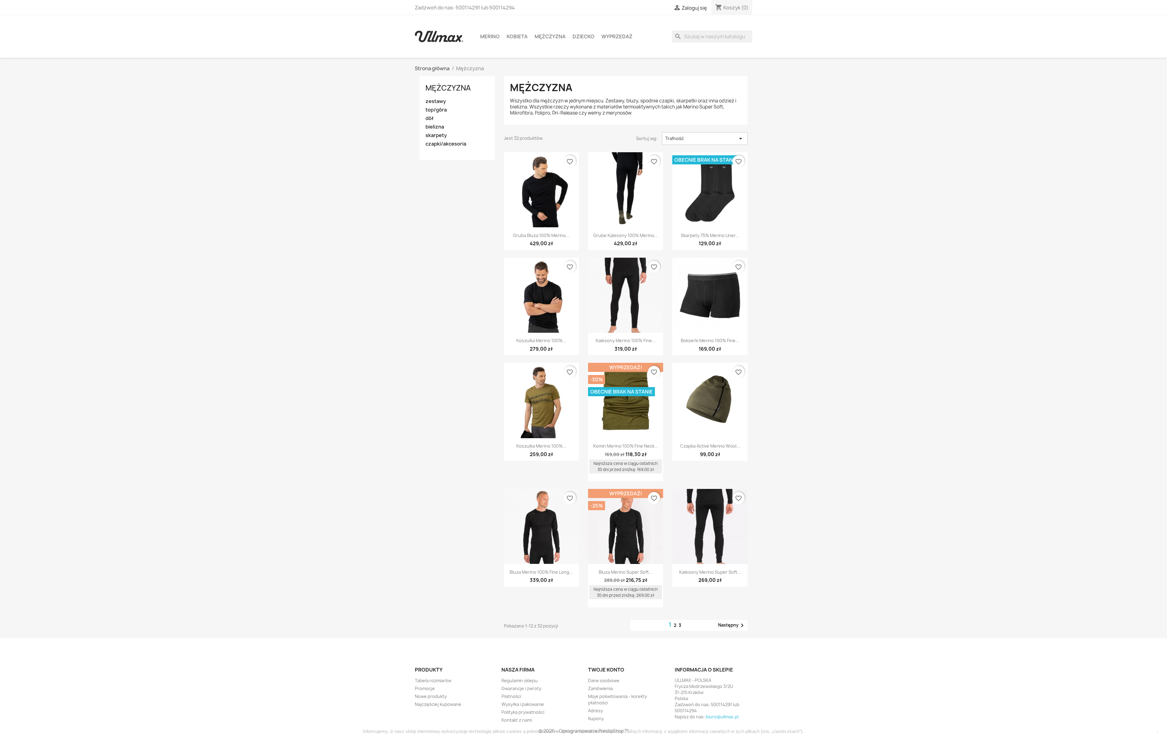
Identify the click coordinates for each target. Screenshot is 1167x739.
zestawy (435, 101)
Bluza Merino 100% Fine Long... (541, 572)
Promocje (425, 688)
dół (429, 118)
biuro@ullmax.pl (722, 717)
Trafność (704, 138)
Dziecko (583, 36)
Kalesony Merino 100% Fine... (626, 340)
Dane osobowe (603, 680)
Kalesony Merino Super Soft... (710, 572)
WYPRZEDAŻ (616, 36)
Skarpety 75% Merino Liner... (710, 235)
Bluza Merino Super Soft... (625, 572)
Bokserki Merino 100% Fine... (710, 340)
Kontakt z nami (516, 720)
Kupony (596, 718)
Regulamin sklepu (519, 680)
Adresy (595, 710)
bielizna (434, 127)
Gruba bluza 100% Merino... (541, 235)
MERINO (490, 36)
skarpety (436, 135)
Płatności (511, 696)
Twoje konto (606, 669)
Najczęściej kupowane (438, 704)
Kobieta (517, 36)
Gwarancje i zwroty (521, 688)
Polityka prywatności (522, 712)
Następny (732, 625)
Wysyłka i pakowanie (522, 704)
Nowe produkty (431, 696)
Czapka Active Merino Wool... (710, 446)
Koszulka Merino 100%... (541, 340)
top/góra (436, 110)
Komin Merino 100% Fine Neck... (625, 446)
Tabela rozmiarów (433, 680)
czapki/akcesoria (445, 144)
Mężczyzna (550, 36)
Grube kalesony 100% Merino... (625, 235)
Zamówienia (600, 688)
